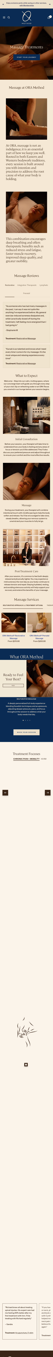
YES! (13, 685)
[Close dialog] (52, 661)
